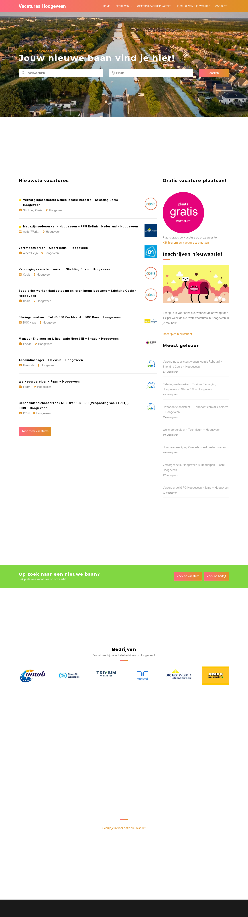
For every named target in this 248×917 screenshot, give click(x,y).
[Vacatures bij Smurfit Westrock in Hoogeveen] (32, 675)
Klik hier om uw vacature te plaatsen (186, 242)
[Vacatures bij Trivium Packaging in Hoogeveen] (69, 675)
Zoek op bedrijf (216, 576)
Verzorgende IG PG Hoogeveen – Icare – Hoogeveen (196, 487)
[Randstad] (105, 675)
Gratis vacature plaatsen (154, 6)
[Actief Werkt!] (142, 675)
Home (106, 6)
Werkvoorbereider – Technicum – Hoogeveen (191, 429)
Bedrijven (122, 6)
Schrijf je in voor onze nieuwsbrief (124, 828)
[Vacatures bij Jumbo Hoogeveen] (179, 675)
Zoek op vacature (188, 576)
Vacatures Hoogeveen (42, 6)
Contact (221, 6)
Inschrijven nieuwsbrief (193, 6)
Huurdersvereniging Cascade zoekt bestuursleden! (194, 447)
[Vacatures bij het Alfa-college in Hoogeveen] (215, 675)
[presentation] (19, 687)
